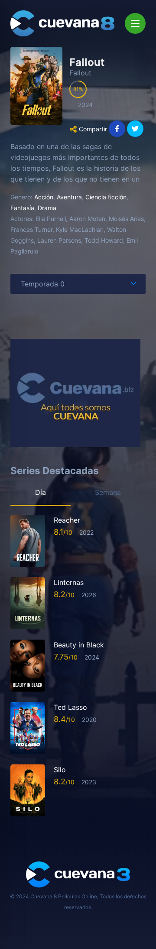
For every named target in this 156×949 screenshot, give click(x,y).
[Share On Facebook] (117, 128)
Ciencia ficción (106, 197)
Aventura (69, 197)
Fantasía (22, 207)
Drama (47, 207)
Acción (43, 197)
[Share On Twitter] (135, 128)
